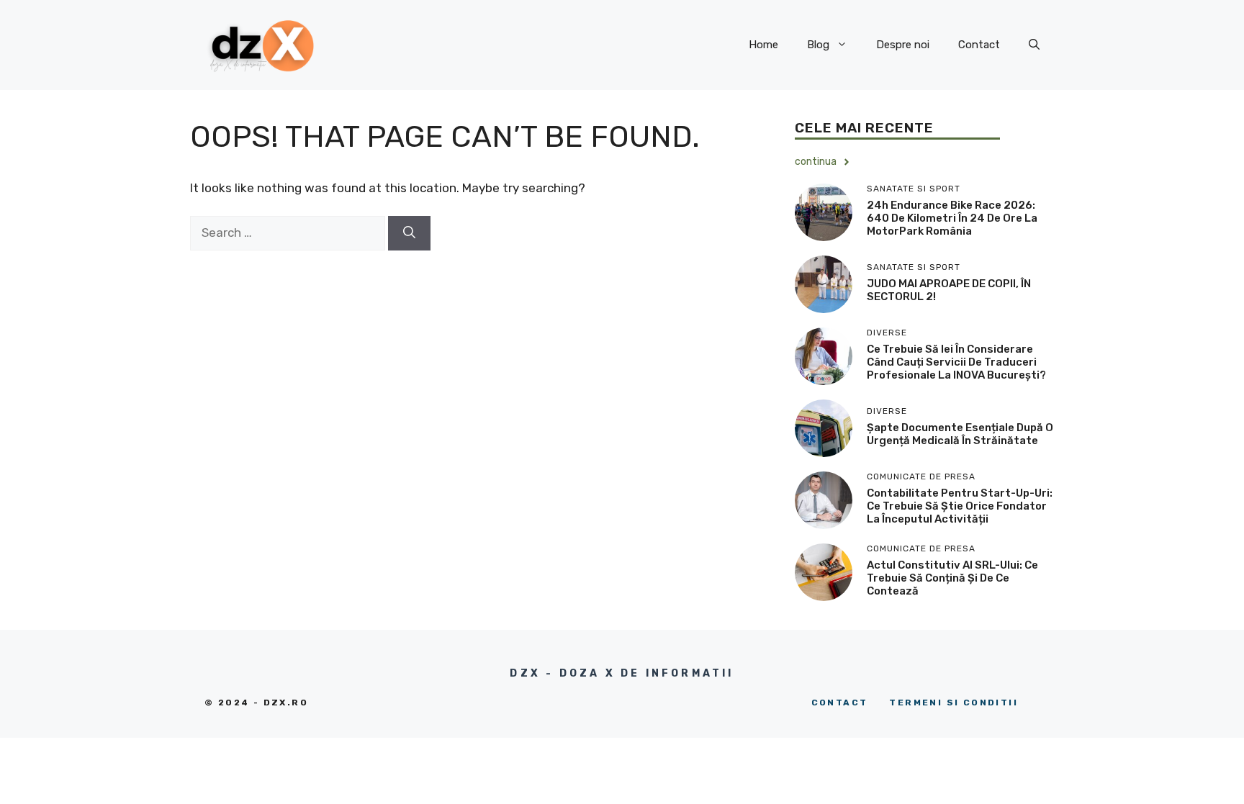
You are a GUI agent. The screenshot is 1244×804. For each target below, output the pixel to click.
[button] (1034, 44)
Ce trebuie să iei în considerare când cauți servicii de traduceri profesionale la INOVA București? (956, 362)
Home (763, 44)
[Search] (409, 233)
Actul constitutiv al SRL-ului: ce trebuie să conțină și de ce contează (952, 578)
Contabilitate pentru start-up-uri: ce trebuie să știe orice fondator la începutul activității (960, 506)
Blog (818, 44)
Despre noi (902, 44)
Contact (979, 44)
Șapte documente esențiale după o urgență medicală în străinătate (960, 434)
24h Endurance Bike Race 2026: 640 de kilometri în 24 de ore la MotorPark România (952, 218)
